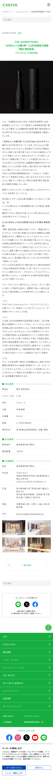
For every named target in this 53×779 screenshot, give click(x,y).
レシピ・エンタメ (11, 659)
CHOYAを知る (9, 644)
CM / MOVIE (9, 675)
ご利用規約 (7, 722)
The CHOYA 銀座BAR (13, 683)
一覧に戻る (26, 565)
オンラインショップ (12, 706)
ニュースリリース (11, 690)
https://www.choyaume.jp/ (30, 513)
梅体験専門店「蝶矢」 (32, 722)
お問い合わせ (8, 716)
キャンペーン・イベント (14, 667)
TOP (5, 636)
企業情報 (7, 698)
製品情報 (7, 652)
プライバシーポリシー (32, 716)
